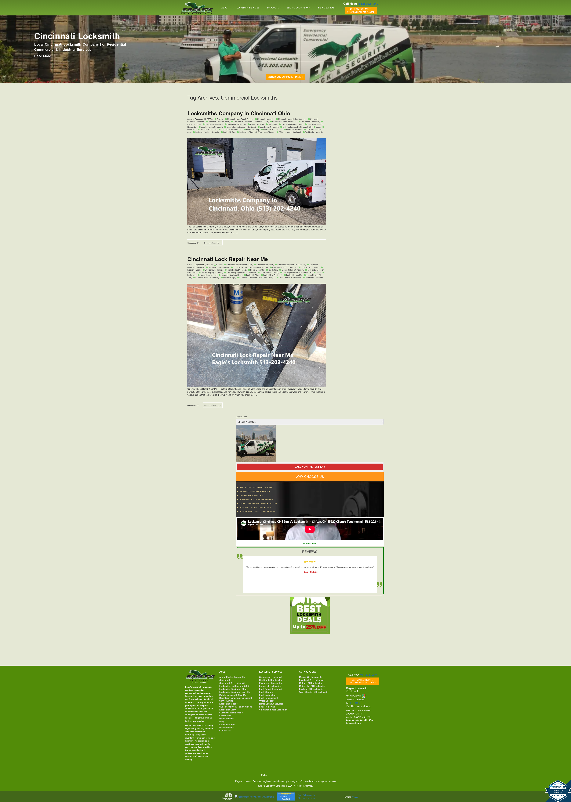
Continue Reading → (212, 243)
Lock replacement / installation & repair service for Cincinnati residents (77, 46)
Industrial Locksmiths (270, 685)
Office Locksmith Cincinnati (290, 132)
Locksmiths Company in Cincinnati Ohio (238, 113)
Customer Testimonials (231, 712)
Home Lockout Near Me (236, 124)
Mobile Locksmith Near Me (232, 694)
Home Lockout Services (271, 703)
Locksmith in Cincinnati (272, 129)
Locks (318, 127)
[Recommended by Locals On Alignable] (254, 796)
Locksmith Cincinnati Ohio (231, 129)
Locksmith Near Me (294, 129)
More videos (309, 543)
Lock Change (266, 691)
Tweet (355, 797)
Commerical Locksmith (310, 121)
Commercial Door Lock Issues (284, 121)
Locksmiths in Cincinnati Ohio (234, 685)
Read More (42, 56)
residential (198, 689)
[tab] (307, 592)
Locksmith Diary (252, 129)
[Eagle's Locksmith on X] (278, 775)
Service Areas (326, 7)
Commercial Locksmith (270, 677)
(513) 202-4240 (368, 3)
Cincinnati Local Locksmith (273, 709)
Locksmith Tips (229, 132)
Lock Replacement (268, 697)
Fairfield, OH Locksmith (311, 688)
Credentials (225, 715)
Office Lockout (266, 700)
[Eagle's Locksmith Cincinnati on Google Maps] (302, 775)
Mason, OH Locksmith (310, 677)
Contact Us (225, 730)
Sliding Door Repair (299, 7)
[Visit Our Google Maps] (364, 695)
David (219, 119)
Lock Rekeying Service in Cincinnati (241, 127)
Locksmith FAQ (227, 724)
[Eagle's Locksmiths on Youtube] (290, 775)
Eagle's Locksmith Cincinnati (198, 686)
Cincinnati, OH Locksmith (232, 683)
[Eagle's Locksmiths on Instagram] (284, 775)
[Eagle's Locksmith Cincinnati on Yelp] (308, 775)
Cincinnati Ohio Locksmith (218, 121)
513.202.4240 (368, 674)
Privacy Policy (226, 727)
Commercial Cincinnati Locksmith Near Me (251, 121)
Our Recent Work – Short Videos (235, 706)
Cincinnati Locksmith (265, 119)
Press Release (226, 718)
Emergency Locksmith (214, 124)
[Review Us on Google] (286, 796)
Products (273, 7)
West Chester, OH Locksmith (313, 691)
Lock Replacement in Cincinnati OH (297, 127)
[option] (310, 443)
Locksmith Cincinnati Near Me (234, 691)
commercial (190, 692)
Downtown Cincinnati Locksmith (235, 697)
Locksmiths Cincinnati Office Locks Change (256, 132)
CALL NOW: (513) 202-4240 (310, 466)
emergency (206, 692)
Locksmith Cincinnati (208, 129)
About (225, 7)
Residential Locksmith (79, 35)
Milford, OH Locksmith (310, 683)
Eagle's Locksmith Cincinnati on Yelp (306, 796)
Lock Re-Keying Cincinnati (211, 127)
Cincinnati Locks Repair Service (240, 119)
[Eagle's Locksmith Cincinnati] (200, 675)
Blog (221, 721)
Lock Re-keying (267, 706)
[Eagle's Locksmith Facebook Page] (272, 775)
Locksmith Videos (228, 703)
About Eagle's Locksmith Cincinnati (232, 679)
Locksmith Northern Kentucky (207, 132)
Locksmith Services (248, 7)
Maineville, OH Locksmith (312, 685)
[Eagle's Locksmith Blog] (296, 775)
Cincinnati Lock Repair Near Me (227, 259)
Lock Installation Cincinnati (292, 124)
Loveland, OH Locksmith (311, 680)
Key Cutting (272, 124)
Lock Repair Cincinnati (269, 127)
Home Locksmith (257, 124)
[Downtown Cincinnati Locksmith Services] (227, 796)
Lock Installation (267, 694)
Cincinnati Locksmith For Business (292, 119)
